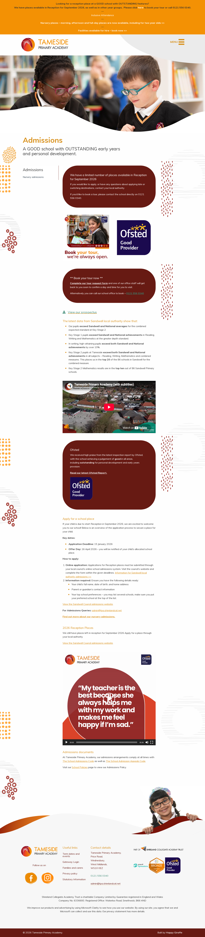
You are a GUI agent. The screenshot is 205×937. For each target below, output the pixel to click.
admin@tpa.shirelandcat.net (107, 610)
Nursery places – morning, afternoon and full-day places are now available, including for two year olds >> (102, 22)
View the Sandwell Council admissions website (88, 604)
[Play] (66, 742)
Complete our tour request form (89, 283)
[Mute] (146, 742)
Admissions (33, 169)
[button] (109, 699)
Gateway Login (71, 861)
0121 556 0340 (135, 293)
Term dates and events (71, 855)
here (140, 7)
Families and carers (73, 867)
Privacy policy (70, 873)
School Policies (80, 767)
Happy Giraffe (174, 932)
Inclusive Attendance (102, 15)
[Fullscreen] (151, 742)
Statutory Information (74, 879)
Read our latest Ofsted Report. (88, 472)
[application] (109, 698)
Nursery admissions (33, 176)
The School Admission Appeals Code (125, 761)
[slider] (106, 742)
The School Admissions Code (78, 761)
